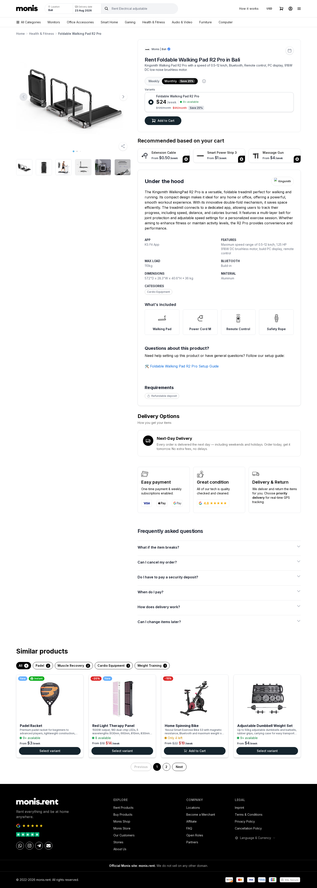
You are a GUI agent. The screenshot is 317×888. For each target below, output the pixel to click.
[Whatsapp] (20, 846)
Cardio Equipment (158, 291)
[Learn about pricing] (204, 81)
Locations (193, 807)
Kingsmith (284, 181)
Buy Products (122, 814)
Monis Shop (121, 821)
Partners (192, 842)
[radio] (219, 102)
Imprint (239, 807)
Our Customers (124, 835)
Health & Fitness (41, 33)
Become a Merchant (200, 814)
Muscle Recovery (73, 665)
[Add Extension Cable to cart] (186, 159)
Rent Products (123, 807)
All (23, 665)
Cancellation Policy (248, 828)
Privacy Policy (245, 821)
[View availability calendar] (290, 50)
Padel (42, 665)
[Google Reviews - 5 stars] (61, 826)
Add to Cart (166, 120)
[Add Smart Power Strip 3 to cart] (241, 159)
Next (179, 767)
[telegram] (39, 846)
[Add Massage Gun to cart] (297, 159)
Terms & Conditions (248, 814)
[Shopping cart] (281, 8)
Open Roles (194, 835)
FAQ (189, 828)
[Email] (48, 846)
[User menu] (290, 8)
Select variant (49, 751)
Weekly (153, 81)
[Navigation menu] (299, 8)
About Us (119, 849)
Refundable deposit (164, 395)
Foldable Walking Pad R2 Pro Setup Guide (184, 366)
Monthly (179, 81)
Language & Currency (255, 838)
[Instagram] (29, 846)
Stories (118, 842)
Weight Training (151, 665)
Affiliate (191, 821)
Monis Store (121, 828)
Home (20, 33)
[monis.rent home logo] (27, 9)
